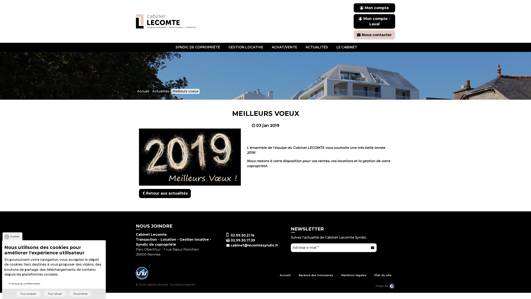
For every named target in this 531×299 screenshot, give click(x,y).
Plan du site (382, 275)
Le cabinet (346, 47)
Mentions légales (353, 275)
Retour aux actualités (166, 193)
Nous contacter (376, 35)
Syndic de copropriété (197, 47)
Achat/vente (284, 47)
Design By (382, 285)
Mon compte (376, 8)
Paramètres (80, 293)
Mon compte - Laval (376, 21)
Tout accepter (28, 293)
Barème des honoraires (316, 275)
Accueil (285, 275)
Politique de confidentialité (24, 283)
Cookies (14, 236)
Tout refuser (55, 293)
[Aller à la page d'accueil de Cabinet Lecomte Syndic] (166, 20)
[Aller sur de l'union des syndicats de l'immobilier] (142, 273)
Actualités (317, 47)
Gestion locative (246, 47)
